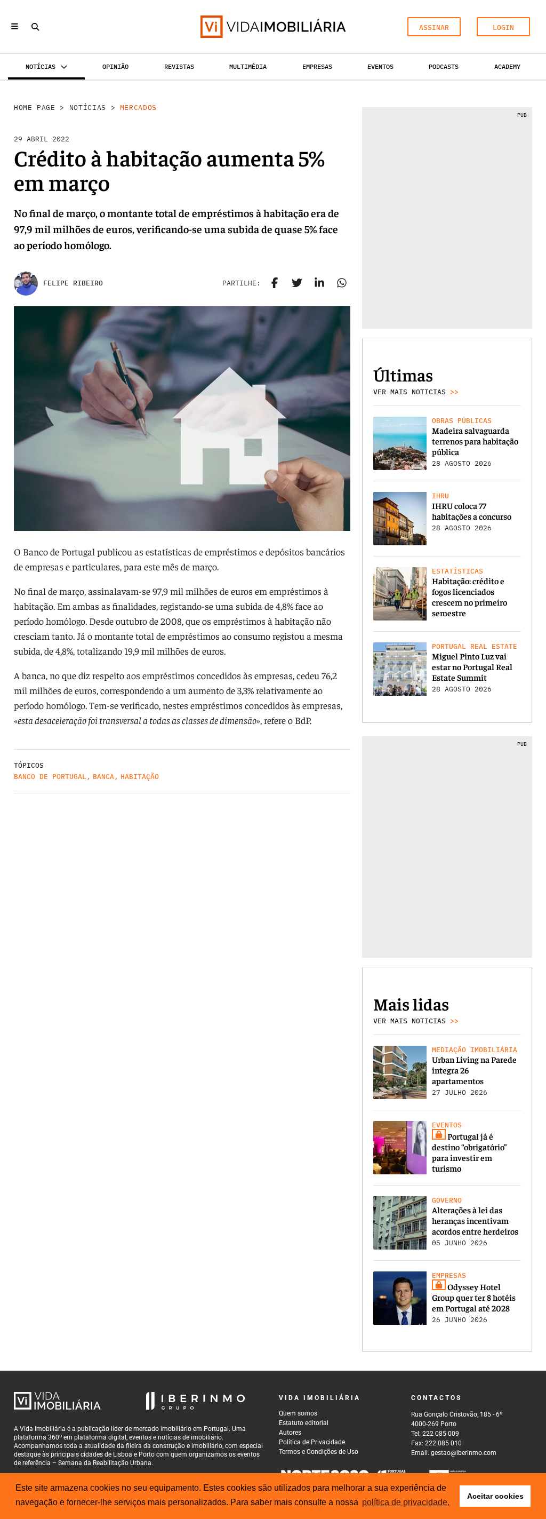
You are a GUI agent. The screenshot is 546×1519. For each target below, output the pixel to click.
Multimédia (248, 66)
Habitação (140, 776)
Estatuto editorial (303, 1423)
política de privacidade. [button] (405, 1502)
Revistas (179, 66)
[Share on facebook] (274, 283)
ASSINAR (434, 27)
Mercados (138, 107)
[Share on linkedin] (319, 283)
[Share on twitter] (297, 283)
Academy (507, 66)
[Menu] (14, 27)
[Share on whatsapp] (341, 283)
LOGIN (503, 27)
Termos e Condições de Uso (318, 1452)
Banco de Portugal (50, 776)
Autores (290, 1432)
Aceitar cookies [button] (495, 1496)
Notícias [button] (40, 66)
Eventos (380, 66)
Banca (103, 776)
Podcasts (444, 66)
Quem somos (298, 1413)
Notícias (87, 107)
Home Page (34, 107)
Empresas (317, 66)
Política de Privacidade (312, 1442)
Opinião (115, 66)
